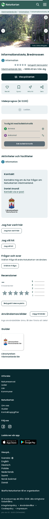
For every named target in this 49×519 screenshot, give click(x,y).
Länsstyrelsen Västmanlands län (10, 355)
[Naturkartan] (10, 5)
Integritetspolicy (9, 505)
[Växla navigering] (45, 4)
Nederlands (7, 472)
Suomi (4, 475)
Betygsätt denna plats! (38, 65)
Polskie (5, 468)
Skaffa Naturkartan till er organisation (20, 490)
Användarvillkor (27, 505)
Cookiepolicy (7, 508)
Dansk (4, 482)
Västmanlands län (11, 69)
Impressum (22, 508)
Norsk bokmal (8, 479)
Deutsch (5, 465)
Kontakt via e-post (14, 191)
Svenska (6, 458)
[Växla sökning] (38, 4)
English (5, 461)
